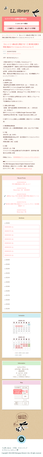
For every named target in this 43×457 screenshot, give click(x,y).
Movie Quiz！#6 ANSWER (21, 189)
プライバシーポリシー (9, 450)
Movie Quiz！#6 (21, 211)
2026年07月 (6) (9, 231)
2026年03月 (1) (9, 247)
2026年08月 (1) (9, 227)
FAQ (15, 448)
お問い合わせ (7, 448)
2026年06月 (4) (9, 235)
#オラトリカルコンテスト (14, 53)
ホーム (4, 35)
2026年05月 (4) (9, 239)
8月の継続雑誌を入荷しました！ (21, 183)
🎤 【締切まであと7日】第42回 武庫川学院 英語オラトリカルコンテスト (21, 196)
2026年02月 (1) (9, 251)
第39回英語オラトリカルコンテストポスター (26, 157)
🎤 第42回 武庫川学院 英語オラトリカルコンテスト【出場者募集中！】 (21, 204)
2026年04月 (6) (9, 243)
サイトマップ (23, 448)
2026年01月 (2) (9, 255)
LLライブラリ (12, 35)
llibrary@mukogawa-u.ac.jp (24, 168)
